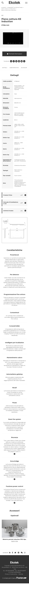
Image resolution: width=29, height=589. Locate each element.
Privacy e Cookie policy (11, 574)
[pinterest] (18, 553)
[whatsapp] (25, 553)
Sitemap (21, 574)
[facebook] (12, 553)
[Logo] (14, 2)
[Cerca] (2, 3)
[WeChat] (22, 553)
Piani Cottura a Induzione (8, 8)
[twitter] (15, 553)
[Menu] (26, 3)
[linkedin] (9, 553)
